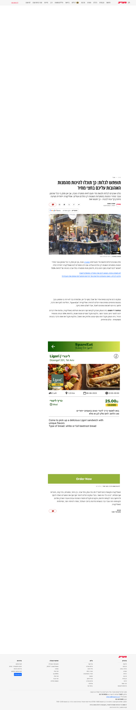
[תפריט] (129, 2)
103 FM (56, 671)
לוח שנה (28, 3)
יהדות (125, 681)
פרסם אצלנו (89, 666)
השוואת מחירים (54, 681)
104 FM (56, 676)
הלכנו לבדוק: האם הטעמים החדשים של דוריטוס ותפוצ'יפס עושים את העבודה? (91, 276)
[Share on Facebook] (74, 204)
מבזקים (125, 666)
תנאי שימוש (19, 664)
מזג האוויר (124, 683)
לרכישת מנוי (14, 3)
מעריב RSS (90, 671)
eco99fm (55, 674)
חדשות (108, 3)
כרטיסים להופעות (122, 686)
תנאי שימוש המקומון (16, 671)
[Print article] (59, 204)
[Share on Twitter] (69, 204)
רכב (51, 3)
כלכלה (95, 3)
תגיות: (119, 510)
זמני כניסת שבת (37, 3)
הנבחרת (101, 3)
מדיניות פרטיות (18, 669)
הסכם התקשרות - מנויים (15, 666)
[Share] (78, 204)
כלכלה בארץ (123, 669)
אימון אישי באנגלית (53, 664)
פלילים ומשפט (59, 3)
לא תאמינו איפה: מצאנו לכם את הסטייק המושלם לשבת (100, 273)
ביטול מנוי (90, 686)
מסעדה (87, 262)
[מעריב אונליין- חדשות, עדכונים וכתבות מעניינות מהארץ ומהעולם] (122, 2)
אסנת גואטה (111, 204)
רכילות (74, 2)
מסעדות (118, 512)
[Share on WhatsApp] (64, 204)
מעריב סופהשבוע (88, 674)
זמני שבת (55, 678)
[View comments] (52, 204)
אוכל (114, 177)
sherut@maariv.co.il (113, 697)
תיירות (46, 3)
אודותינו (91, 683)
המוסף (91, 676)
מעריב (119, 177)
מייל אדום (90, 669)
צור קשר (90, 664)
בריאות (67, 3)
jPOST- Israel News (52, 666)
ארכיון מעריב (89, 681)
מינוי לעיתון (90, 678)
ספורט (89, 3)
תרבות (83, 3)
